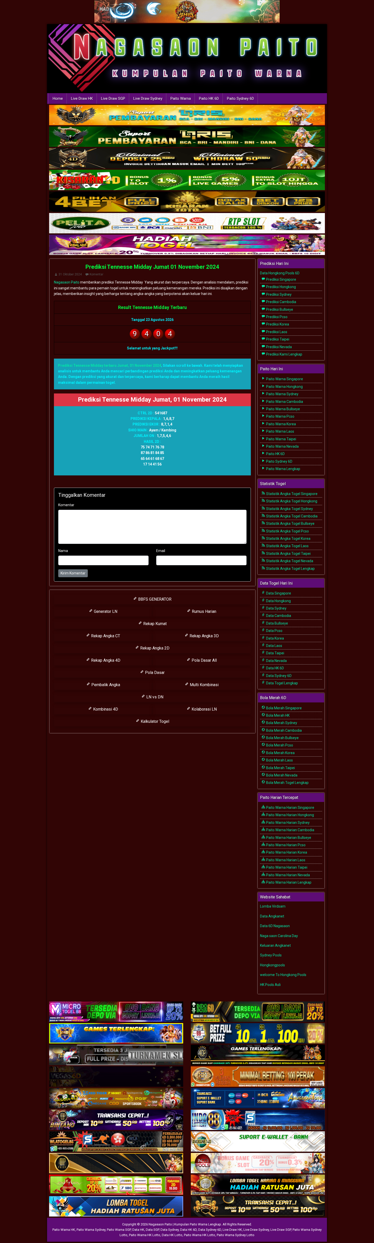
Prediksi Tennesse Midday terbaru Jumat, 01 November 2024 (109, 365)
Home (58, 98)
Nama (63, 551)
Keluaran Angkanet (275, 945)
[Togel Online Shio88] (258, 1185)
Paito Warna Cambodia (284, 402)
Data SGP (152, 1230)
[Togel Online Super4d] (187, 159)
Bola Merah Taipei (280, 768)
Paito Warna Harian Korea (286, 852)
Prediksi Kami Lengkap (283, 354)
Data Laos (273, 646)
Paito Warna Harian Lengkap (288, 882)
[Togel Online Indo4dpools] (116, 1207)
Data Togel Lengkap (281, 683)
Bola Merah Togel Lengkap (287, 783)
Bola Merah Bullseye (282, 738)
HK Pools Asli (270, 985)
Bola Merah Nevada (281, 775)
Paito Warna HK (63, 1230)
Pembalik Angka (105, 684)
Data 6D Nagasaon (275, 926)
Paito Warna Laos (279, 431)
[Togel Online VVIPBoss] (187, 116)
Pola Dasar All (204, 660)
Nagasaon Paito (66, 282)
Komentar (96, 274)
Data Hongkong (278, 601)
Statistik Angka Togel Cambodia (291, 516)
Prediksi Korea (277, 324)
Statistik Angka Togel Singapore (291, 494)
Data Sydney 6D (278, 676)
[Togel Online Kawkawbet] (116, 1055)
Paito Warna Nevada (282, 446)
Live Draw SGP (113, 98)
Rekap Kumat (154, 623)
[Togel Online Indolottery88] (258, 1120)
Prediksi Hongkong (280, 287)
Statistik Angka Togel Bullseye (289, 523)
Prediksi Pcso (276, 317)
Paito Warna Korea (280, 424)
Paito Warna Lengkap (282, 469)
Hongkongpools (272, 965)
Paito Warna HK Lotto (144, 1235)
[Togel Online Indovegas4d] (258, 1207)
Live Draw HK (82, 98)
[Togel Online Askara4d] (116, 1098)
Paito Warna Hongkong (284, 387)
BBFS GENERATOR (154, 599)
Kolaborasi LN (204, 709)
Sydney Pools (271, 955)
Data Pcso (273, 631)
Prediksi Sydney (278, 294)
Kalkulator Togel (154, 721)
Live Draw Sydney (147, 98)
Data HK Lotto (172, 1235)
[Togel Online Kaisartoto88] (116, 1185)
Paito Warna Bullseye (282, 409)
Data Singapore (278, 593)
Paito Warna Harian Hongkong (289, 815)
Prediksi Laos (276, 332)
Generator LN (105, 611)
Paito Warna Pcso (279, 416)
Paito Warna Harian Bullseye (288, 838)
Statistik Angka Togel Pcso (287, 531)
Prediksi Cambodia (280, 302)
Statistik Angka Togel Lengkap (290, 569)
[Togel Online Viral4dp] (187, 245)
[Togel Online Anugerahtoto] (258, 1098)
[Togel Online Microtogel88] (116, 1012)
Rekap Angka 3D (204, 635)
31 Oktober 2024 (70, 274)
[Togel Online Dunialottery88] (258, 1077)
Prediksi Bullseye (279, 309)
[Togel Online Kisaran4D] (187, 180)
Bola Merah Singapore (283, 708)
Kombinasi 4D (105, 709)
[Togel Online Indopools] (258, 1163)
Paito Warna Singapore (284, 379)
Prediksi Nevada (278, 347)
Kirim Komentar (73, 573)
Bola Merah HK (277, 715)
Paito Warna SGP (119, 1230)
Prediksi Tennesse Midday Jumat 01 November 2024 (152, 267)
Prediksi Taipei (277, 339)
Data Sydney (275, 608)
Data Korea (274, 638)
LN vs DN (154, 697)
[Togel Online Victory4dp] (116, 1034)
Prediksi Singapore (280, 279)
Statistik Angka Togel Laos (287, 546)
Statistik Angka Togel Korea (287, 538)
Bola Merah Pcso (279, 745)
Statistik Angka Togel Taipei (288, 554)
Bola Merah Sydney (281, 723)
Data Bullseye (276, 623)
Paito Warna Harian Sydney (287, 823)
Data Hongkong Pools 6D (279, 273)
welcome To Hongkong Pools (283, 975)
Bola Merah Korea (280, 753)
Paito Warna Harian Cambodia (289, 830)
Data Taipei (274, 653)
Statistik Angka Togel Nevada (289, 561)
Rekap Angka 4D (105, 660)
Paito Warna (180, 98)
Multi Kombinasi (204, 684)
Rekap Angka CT (105, 635)
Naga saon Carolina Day (279, 936)
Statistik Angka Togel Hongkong (291, 501)
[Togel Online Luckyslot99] (258, 1034)
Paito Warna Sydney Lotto (235, 1235)
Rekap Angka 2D (154, 648)
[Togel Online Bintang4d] (116, 1120)
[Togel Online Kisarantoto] (187, 202)
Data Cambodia (278, 616)
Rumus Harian (203, 611)
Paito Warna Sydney (281, 394)
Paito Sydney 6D (240, 98)
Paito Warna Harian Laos (285, 860)
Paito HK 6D (209, 98)
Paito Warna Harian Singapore (289, 808)
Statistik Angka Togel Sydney (289, 509)
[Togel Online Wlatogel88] (116, 1142)
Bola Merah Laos (279, 760)
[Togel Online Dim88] (187, 137)
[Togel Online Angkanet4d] (258, 1142)
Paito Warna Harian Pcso (285, 845)
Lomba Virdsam (272, 906)
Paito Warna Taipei (280, 439)
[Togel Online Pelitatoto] (187, 224)
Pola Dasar (154, 672)
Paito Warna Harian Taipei (286, 867)
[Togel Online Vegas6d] (116, 1077)
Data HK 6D (274, 668)
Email (160, 551)
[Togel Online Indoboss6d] (258, 1012)
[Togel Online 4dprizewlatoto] (116, 1163)
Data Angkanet (272, 916)
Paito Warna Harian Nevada (287, 875)
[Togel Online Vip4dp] (258, 1055)
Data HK (138, 1230)
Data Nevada (276, 661)
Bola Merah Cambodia (283, 730)
